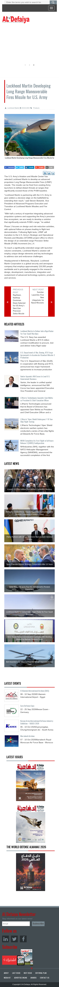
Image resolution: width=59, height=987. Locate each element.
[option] (28, 43)
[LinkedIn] (5, 939)
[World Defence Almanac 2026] (30, 872)
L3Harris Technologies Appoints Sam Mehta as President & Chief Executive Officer (36, 399)
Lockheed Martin (13, 108)
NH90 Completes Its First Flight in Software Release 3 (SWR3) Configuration (36, 442)
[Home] (15, 19)
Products (36, 108)
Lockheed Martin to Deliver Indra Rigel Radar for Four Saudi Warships (37, 332)
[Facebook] (23, 939)
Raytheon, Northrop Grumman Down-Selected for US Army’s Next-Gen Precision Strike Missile (19, 304)
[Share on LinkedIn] (29, 166)
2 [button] (29, 65)
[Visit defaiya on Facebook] (9, 166)
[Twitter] (14, 939)
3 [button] (33, 65)
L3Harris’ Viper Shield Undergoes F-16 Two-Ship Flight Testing (36, 420)
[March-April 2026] (30, 783)
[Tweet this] (19, 166)
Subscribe (17, 957)
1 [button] (25, 65)
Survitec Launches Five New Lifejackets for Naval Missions (37, 297)
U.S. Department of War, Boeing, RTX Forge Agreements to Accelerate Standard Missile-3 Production (37, 355)
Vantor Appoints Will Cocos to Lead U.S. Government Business (35, 377)
